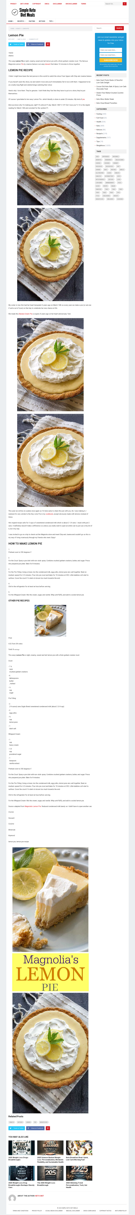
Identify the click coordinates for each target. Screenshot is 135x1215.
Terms (83, 4)
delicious (99, 166)
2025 (97, 156)
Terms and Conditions (20, 1211)
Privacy (13, 4)
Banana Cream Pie (25, 314)
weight (116, 196)
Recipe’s (20, 21)
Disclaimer (57, 4)
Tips (51, 21)
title (97, 196)
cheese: (98, 163)
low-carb (99, 182)
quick (97, 186)
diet (118, 166)
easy (105, 169)
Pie (22, 64)
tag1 (106, 189)
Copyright (36, 4)
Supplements (101, 138)
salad (113, 186)
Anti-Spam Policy (121, 1211)
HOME (10, 21)
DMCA (47, 4)
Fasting (32, 21)
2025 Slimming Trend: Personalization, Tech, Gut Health (76, 1185)
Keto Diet (11, 39)
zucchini (120, 199)
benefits (98, 160)
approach (106, 156)
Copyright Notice (105, 1211)
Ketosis (42, 21)
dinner (98, 169)
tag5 (104, 192)
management (110, 182)
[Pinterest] (48, 44)
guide (109, 173)
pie (83, 99)
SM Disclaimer (71, 4)
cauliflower (119, 160)
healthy (98, 176)
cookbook (49, 514)
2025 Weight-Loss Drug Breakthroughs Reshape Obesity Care (21, 1185)
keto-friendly (100, 179)
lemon (28, 1122)
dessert (47, 64)
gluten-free (99, 173)
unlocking (106, 196)
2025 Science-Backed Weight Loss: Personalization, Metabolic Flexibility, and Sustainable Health (50, 1160)
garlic (122, 169)
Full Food (99, 118)
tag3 (120, 189)
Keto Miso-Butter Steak (105, 99)
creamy (115, 163)
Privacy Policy (37, 1211)
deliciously (109, 166)
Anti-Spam (24, 4)
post (119, 182)
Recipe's (99, 134)
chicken (107, 163)
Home (12, 28)
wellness (110, 199)
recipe (105, 186)
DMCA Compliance (89, 1211)
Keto (98, 126)
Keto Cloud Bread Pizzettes (106, 103)
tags (111, 192)
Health (18, 28)
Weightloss (43, 1122)
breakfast (108, 160)
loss (118, 179)
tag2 (113, 189)
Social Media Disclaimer (54, 1211)
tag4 (97, 192)
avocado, (116, 156)
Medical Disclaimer (73, 1211)
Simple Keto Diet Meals (70, 1208)
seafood (98, 189)
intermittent (109, 176)
